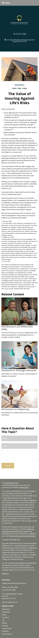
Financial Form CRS (11, 483)
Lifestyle (5, 626)
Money (4, 623)
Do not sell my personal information (22, 536)
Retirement (6, 609)
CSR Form (5, 574)
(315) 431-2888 (21, 34)
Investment (6, 612)
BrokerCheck (24, 487)
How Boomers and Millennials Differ (17, 328)
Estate (4, 615)
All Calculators (7, 634)
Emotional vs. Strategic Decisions (18, 370)
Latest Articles (7, 628)
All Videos (5, 631)
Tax (3, 620)
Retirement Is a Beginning (15, 409)
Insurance (5, 617)
